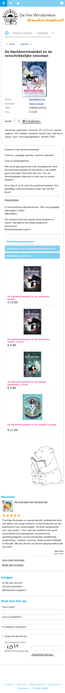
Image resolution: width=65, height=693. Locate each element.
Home (7, 33)
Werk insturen (37, 684)
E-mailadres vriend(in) (14, 626)
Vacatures (53, 684)
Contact (9, 684)
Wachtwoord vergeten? (14, 590)
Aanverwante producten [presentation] (20, 241)
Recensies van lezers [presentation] (19, 255)
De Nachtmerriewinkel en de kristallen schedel (32, 424)
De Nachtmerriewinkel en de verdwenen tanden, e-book (29, 340)
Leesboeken (42, 33)
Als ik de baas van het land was (31, 502)
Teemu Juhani (36, 103)
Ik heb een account (12, 582)
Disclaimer (23, 688)
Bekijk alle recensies (13, 565)
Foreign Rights (40, 688)
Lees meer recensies (13, 560)
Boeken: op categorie (22, 33)
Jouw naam (8, 607)
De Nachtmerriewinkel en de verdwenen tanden (29, 297)
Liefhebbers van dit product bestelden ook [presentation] (31, 248)
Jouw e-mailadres (11, 617)
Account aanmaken (12, 586)
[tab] (32, 241)
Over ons (21, 684)
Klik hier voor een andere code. (17, 651)
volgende (26, 44)
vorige (10, 44)
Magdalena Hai (37, 99)
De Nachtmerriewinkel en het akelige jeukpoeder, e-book (27, 383)
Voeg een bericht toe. (16, 636)
